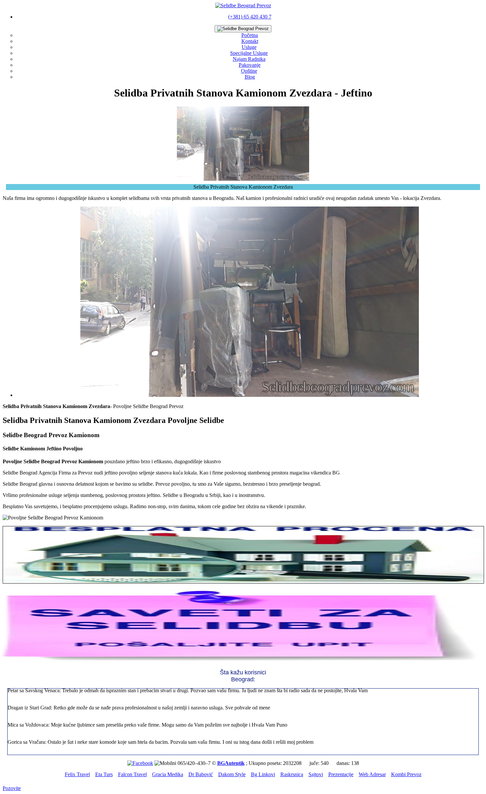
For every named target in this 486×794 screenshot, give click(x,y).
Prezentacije (340, 774)
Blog (250, 77)
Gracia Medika (167, 774)
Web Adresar (372, 774)
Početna (249, 35)
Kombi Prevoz (406, 774)
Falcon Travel (132, 774)
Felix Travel (77, 774)
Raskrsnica (291, 774)
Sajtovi (315, 774)
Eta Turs (104, 774)
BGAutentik (231, 763)
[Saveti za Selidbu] (243, 660)
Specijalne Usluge (249, 53)
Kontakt (249, 41)
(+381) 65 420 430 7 (249, 16)
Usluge (249, 47)
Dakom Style (232, 774)
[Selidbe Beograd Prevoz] (243, 5)
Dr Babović (200, 774)
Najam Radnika (249, 59)
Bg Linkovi (263, 774)
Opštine (249, 71)
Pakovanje (250, 65)
